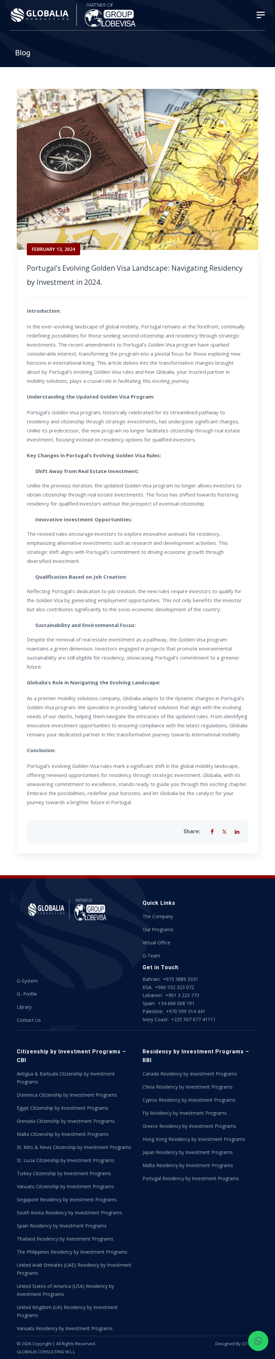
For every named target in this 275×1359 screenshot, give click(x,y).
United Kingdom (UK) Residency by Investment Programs (67, 1311)
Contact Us (29, 1020)
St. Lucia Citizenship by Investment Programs (65, 1160)
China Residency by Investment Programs (188, 1087)
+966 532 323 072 (174, 987)
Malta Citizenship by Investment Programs (63, 1134)
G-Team (151, 955)
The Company (158, 916)
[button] (258, 1341)
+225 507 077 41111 (193, 1019)
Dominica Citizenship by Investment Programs (67, 1095)
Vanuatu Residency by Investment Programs (65, 1328)
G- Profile (27, 994)
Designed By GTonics (236, 1344)
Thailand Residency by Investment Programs (65, 1239)
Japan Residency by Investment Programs (188, 1152)
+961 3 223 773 (182, 995)
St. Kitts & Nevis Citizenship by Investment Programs (74, 1147)
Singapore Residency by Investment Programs (67, 1199)
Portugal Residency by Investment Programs (191, 1178)
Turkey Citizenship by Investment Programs (64, 1173)
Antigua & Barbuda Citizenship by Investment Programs (66, 1077)
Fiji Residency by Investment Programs (185, 1113)
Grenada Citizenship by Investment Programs (66, 1121)
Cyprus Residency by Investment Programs (189, 1100)
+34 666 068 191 (176, 1003)
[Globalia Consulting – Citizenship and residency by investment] (74, 15)
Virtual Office (156, 942)
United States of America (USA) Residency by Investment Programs (65, 1290)
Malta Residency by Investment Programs (188, 1165)
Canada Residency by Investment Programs (190, 1073)
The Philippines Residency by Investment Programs (72, 1252)
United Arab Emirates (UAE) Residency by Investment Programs (74, 1269)
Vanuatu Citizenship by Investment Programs (65, 1186)
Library (24, 1007)
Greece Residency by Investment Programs (189, 1126)
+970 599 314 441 (185, 1011)
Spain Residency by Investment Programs (62, 1225)
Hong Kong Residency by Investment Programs (194, 1139)
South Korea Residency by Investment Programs (69, 1212)
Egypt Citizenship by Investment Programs (62, 1108)
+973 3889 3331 (180, 979)
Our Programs (158, 929)
